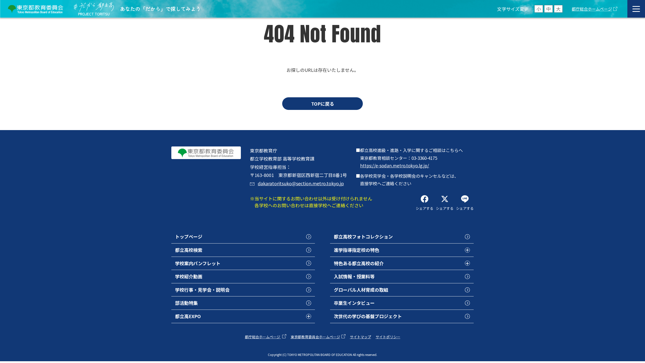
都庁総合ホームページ (592, 9)
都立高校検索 (188, 250)
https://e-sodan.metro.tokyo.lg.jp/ (394, 165)
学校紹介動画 (188, 276)
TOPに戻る (322, 103)
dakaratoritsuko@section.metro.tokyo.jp (301, 183)
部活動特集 (186, 302)
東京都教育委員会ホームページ (315, 336)
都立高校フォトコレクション (363, 236)
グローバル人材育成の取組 (361, 289)
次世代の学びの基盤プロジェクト (368, 316)
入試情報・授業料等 (354, 276)
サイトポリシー (388, 336)
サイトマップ (360, 336)
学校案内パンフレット (197, 263)
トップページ (188, 236)
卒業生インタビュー (354, 302)
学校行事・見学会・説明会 (202, 289)
